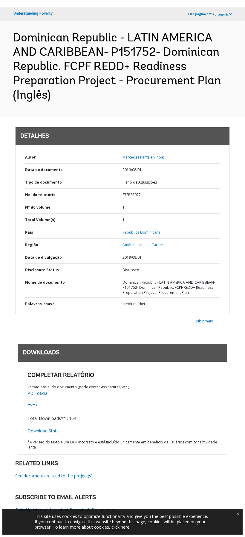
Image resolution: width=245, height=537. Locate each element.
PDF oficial (37, 393)
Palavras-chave (40, 303)
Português (220, 14)
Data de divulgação (43, 257)
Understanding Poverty (33, 13)
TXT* (32, 406)
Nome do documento (45, 282)
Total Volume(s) (40, 219)
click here (120, 527)
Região (31, 244)
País (29, 232)
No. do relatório (40, 194)
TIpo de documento (43, 182)
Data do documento (44, 169)
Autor (30, 157)
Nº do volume (37, 207)
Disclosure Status (42, 269)
